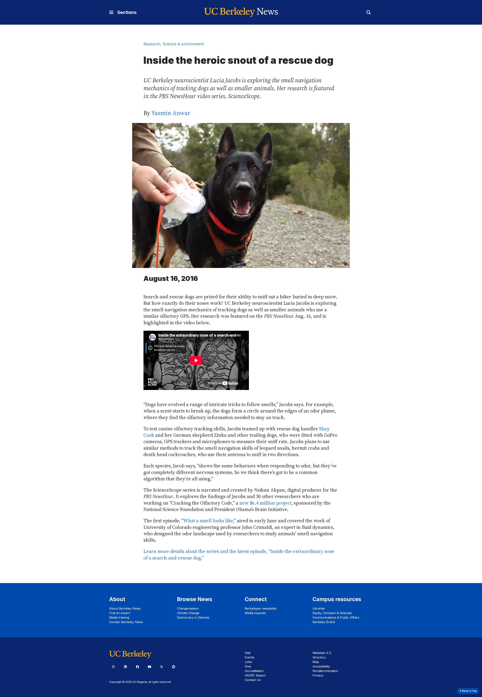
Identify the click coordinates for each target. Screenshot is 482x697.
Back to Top (469, 690)
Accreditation (254, 671)
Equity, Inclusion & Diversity (332, 613)
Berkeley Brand (324, 622)
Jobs (248, 662)
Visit (247, 653)
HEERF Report (255, 675)
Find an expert (119, 613)
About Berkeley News (125, 608)
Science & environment (183, 44)
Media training (119, 617)
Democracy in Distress (193, 617)
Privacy (318, 675)
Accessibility (321, 666)
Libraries (319, 608)
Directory (319, 657)
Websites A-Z (322, 653)
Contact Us (253, 680)
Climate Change (188, 613)
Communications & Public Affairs (336, 617)
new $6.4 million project (265, 503)
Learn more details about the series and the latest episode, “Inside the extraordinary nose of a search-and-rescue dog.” (238, 554)
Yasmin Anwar (170, 113)
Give (248, 666)
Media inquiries (255, 613)
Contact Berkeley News (126, 622)
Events (249, 657)
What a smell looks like (208, 520)
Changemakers (187, 608)
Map (316, 662)
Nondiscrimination (325, 671)
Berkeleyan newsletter (261, 608)
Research (151, 44)
